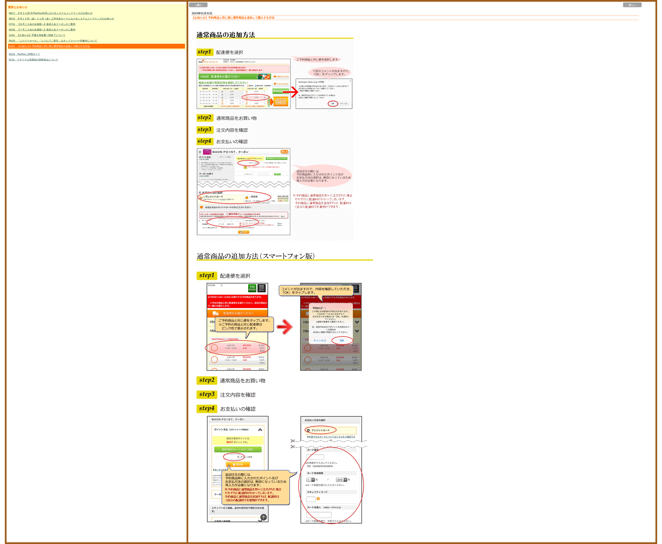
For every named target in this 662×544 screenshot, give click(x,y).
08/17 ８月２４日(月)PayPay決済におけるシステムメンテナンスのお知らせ (51, 13)
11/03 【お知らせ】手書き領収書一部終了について (37, 35)
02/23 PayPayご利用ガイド (24, 54)
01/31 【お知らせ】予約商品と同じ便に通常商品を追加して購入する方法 (49, 46)
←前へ (198, 4)
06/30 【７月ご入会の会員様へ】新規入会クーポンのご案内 (42, 29)
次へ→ (632, 4)
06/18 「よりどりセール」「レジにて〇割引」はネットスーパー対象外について (53, 40)
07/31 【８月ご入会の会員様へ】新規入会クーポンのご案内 (42, 24)
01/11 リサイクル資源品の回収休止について (33, 59)
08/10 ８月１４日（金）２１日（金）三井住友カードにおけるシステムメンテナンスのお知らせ (61, 18)
